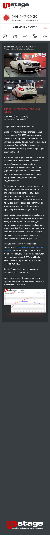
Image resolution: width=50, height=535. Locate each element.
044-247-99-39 (25, 16)
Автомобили (5, 36)
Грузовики (25, 36)
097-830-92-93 (17, 20)
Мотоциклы (15, 36)
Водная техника (45, 36)
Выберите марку (25, 26)
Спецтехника (35, 36)
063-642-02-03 (32, 20)
